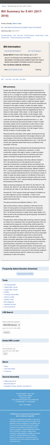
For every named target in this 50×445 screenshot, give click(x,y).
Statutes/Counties (10, 304)
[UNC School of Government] (24, 2)
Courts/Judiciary (6, 35)
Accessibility (27, 405)
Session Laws (8, 299)
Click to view (16, 23)
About (6, 366)
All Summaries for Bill (15, 69)
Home (4, 6)
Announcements (9, 307)
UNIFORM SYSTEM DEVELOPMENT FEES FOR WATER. (23, 27)
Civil (14, 35)
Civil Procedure (29, 35)
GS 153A (9, 79)
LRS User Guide (9, 369)
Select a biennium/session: (11, 322)
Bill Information (10, 384)
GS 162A (23, 79)
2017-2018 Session (34, 51)
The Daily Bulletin (10, 285)
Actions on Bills (9, 297)
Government (39, 35)
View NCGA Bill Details (12, 51)
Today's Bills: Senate (11, 290)
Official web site (10, 381)
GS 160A (16, 79)
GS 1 (2, 79)
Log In (21, 405)
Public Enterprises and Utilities (20, 37)
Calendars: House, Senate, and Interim (17, 386)
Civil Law (20, 35)
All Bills (6, 292)
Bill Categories (9, 302)
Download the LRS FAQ (25, 274)
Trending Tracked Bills (11, 294)
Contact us (7, 371)
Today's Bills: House (10, 287)
